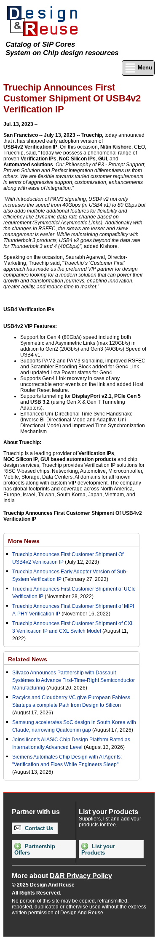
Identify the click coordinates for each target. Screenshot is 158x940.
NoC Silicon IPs (77, 159)
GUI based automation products (78, 459)
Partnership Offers (34, 849)
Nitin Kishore (115, 147)
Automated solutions (28, 165)
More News (24, 541)
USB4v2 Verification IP (30, 147)
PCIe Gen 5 (127, 396)
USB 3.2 (40, 402)
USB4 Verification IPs (28, 309)
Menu (144, 67)
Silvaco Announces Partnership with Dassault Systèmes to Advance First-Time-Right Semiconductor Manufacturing (73, 680)
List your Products (98, 849)
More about (62, 875)
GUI (102, 159)
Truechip (91, 135)
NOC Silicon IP (20, 459)
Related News (27, 659)
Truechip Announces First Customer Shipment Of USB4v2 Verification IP (72, 516)
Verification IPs (38, 159)
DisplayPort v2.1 (92, 396)
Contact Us (38, 828)
